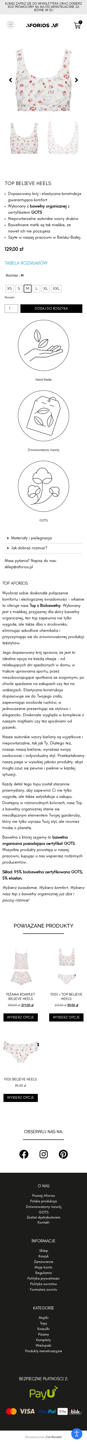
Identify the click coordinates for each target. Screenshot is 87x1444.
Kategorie (43, 1308)
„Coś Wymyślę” (53, 1437)
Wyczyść (9, 297)
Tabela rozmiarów (26, 263)
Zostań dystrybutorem (43, 1217)
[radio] (9, 288)
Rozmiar (12, 275)
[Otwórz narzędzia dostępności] (76, 1433)
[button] (10, 25)
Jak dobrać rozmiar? (29, 548)
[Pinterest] (63, 1154)
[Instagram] (43, 1154)
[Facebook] (24, 1154)
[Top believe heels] (43, 80)
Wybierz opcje (20, 1017)
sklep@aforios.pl (19, 567)
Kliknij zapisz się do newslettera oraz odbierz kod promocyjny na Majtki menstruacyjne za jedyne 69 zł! (43, 7)
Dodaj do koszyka (51, 309)
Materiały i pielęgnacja (31, 538)
